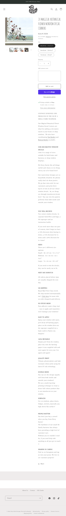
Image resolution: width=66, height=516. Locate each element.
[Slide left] (7, 50)
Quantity (40, 59)
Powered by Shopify (26, 511)
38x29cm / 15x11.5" (46, 45)
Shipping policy (28, 513)
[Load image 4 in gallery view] (26, 50)
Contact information (39, 513)
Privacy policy (45, 511)
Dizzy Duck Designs (16, 511)
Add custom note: (43, 68)
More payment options (49, 97)
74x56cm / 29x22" (46, 55)
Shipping (48, 36)
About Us (25, 490)
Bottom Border (43, 140)
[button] (4, 9)
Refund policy (36, 511)
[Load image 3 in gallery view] (21, 50)
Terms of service (55, 511)
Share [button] (42, 464)
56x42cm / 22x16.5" (46, 50)
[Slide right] (31, 50)
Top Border (51, 137)
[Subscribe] (40, 498)
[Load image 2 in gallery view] (16, 50)
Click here (45, 296)
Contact (32, 490)
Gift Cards (40, 490)
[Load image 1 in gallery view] (11, 50)
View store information (47, 108)
